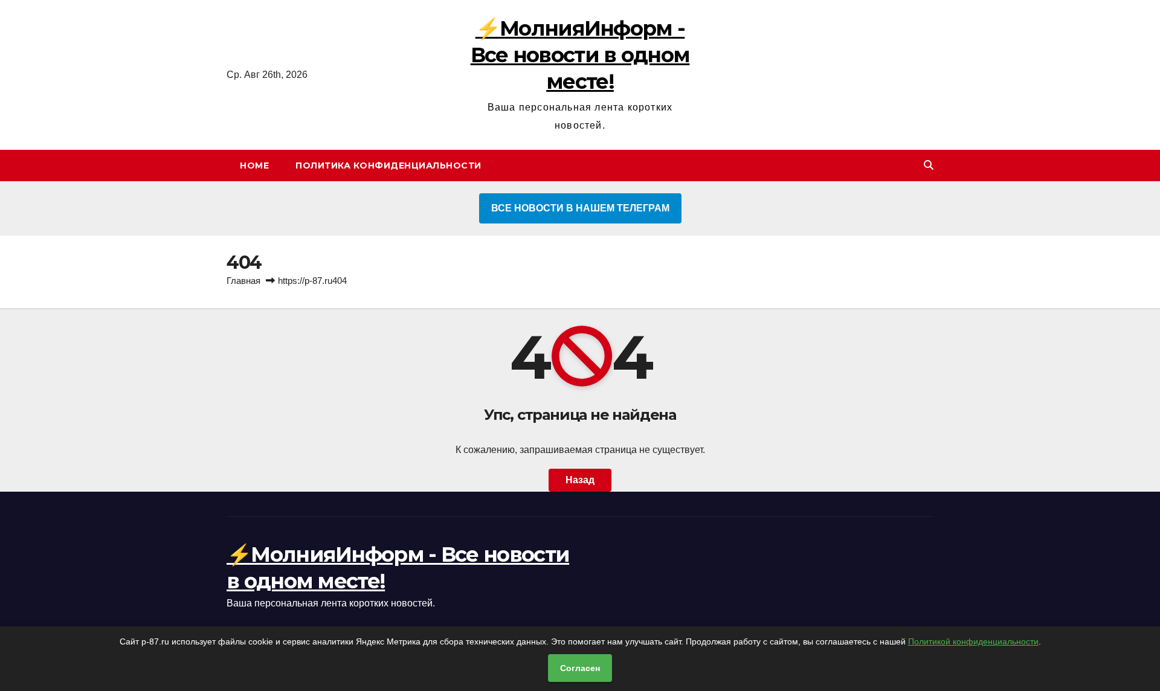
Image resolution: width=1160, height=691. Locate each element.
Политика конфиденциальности (388, 165)
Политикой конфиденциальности (973, 641)
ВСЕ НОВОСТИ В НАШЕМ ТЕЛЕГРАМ (580, 208)
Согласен (580, 668)
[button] (928, 165)
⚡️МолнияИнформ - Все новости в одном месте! (580, 55)
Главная (243, 280)
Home (254, 165)
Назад (580, 480)
